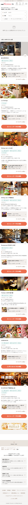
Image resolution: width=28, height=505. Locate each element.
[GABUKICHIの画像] (14, 331)
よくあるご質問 (14, 498)
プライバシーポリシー (21, 490)
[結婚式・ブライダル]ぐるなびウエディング (9, 447)
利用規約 (9, 490)
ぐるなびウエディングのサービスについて (13, 495)
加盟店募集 (23, 493)
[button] (14, 461)
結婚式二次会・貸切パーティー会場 (8, 449)
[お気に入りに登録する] (25, 55)
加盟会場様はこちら (15, 493)
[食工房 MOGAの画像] (14, 49)
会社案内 (4, 490)
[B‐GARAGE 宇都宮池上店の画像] (14, 379)
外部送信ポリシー (6, 493)
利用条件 (14, 490)
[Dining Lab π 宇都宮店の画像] (14, 188)
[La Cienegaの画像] (14, 91)
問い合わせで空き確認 (15, 366)
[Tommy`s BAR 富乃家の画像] (14, 284)
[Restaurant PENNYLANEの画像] (14, 236)
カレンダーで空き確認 (15, 126)
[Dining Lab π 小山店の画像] (14, 139)
